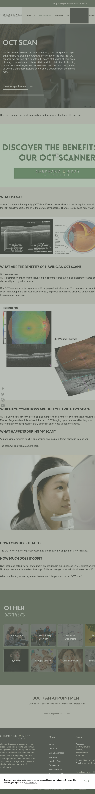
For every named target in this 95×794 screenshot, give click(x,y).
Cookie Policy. (31, 783)
